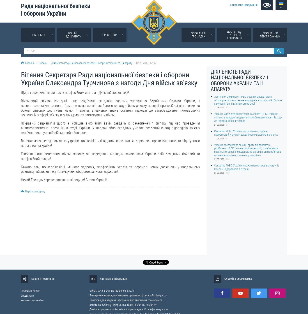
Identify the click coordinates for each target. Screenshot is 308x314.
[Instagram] (277, 293)
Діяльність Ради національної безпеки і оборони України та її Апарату (91, 63)
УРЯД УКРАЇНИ (27, 295)
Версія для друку (35, 191)
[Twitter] (259, 293)
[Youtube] (240, 293)
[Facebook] (222, 293)
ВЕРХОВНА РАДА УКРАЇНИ (32, 300)
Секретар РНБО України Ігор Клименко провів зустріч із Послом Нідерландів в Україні (246, 167)
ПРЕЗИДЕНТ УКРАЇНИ (30, 290)
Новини (43, 63)
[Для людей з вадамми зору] (267, 5)
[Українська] (281, 3)
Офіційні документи (73, 35)
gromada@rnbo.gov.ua (154, 295)
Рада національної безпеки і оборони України (55, 9)
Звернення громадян (198, 35)
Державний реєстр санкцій (270, 35)
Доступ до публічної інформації (234, 35)
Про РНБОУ (38, 35)
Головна (29, 63)
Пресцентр (109, 35)
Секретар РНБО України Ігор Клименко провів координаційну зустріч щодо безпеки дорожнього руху (246, 132)
